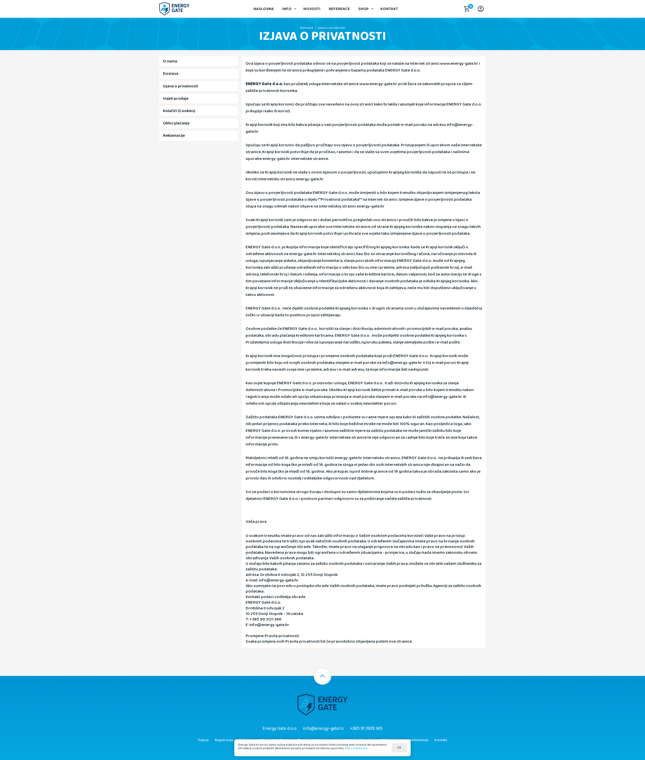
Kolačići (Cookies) (179, 111)
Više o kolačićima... (357, 748)
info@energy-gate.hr (323, 728)
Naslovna (263, 9)
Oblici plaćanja (176, 123)
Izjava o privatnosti (331, 27)
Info (287, 9)
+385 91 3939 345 (366, 728)
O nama (170, 61)
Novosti (311, 9)
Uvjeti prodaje (175, 98)
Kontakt (389, 9)
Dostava (170, 74)
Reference (339, 9)
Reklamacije (174, 135)
